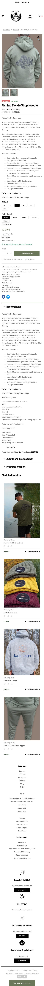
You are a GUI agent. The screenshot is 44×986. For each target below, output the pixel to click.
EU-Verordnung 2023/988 (28, 452)
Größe (4, 202)
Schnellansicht (11, 546)
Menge (4, 249)
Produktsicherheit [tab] (15, 466)
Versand (7, 238)
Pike (14, 272)
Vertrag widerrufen (22, 983)
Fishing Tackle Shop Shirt (13, 543)
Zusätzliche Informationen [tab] (19, 458)
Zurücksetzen (7, 224)
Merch (18, 267)
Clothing (13, 269)
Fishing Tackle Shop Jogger (14, 746)
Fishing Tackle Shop (13, 109)
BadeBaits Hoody (10, 681)
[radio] (4, 205)
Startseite (6, 29)
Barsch (8, 269)
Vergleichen (31, 259)
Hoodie (24, 269)
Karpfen (34, 269)
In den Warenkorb (27, 253)
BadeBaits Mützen (10, 613)
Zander (28, 272)
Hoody (29, 269)
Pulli (17, 272)
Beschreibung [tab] (13, 306)
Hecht (19, 269)
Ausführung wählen (33, 551)
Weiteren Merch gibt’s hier (11, 193)
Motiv (3, 214)
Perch (10, 272)
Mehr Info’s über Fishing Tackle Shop (15, 197)
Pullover (22, 272)
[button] (38, 38)
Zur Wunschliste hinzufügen (13, 259)
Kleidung (16, 29)
